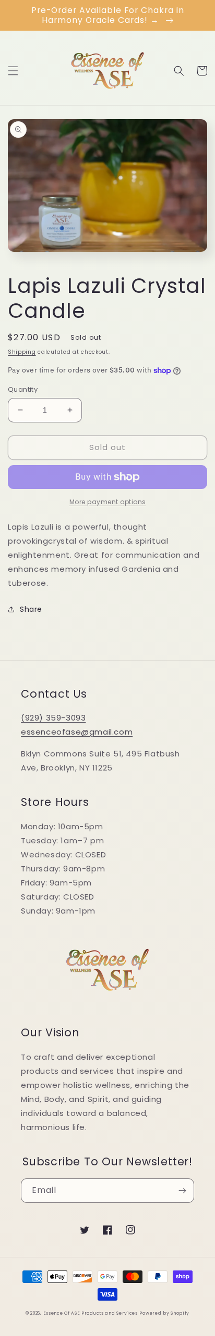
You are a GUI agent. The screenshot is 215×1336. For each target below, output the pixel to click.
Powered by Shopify (164, 1313)
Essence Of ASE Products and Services (90, 1313)
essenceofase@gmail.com (77, 731)
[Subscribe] (182, 1190)
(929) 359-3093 (53, 717)
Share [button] (31, 609)
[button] (13, 70)
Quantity (23, 389)
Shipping (22, 352)
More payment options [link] (107, 501)
